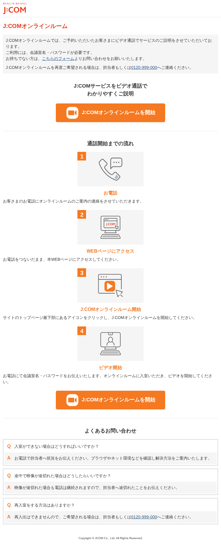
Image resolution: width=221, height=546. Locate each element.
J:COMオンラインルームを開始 (118, 112)
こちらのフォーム (58, 58)
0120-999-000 (144, 67)
